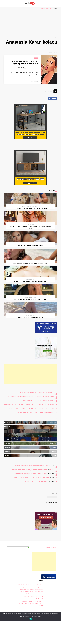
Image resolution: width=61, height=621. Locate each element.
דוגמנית (39, 598)
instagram (38, 587)
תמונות (32, 606)
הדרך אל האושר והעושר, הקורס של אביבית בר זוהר (29, 470)
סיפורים (40, 603)
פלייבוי (29, 603)
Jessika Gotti (26, 589)
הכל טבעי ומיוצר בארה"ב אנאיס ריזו (30, 246)
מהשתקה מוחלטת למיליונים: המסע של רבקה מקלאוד (35, 412)
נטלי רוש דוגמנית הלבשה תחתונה (36, 481)
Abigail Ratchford (31, 584)
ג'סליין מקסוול (31, 596)
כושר (37, 601)
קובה (19, 603)
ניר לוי (51, 470)
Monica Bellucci (34, 591)
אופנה (31, 594)
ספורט (35, 603)
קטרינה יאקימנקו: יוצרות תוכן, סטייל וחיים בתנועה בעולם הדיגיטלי (31, 408)
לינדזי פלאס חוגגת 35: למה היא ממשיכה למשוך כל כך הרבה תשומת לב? (29, 404)
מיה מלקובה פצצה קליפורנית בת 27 (30, 317)
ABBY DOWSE (21, 584)
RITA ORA (40, 591)
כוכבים (28, 224)
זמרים (41, 601)
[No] (59, 616)
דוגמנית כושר (28, 261)
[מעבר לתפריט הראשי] (59, 3)
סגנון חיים (24, 206)
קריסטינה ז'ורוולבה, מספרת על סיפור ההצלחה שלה (30, 299)
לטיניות (34, 601)
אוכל (34, 594)
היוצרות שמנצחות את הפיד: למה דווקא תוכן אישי (37, 393)
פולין (32, 603)
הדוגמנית (33, 599)
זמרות (20, 599)
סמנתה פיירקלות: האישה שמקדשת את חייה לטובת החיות (30, 208)
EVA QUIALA (33, 587)
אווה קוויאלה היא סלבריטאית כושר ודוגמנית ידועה (32, 466)
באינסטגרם (38, 596)
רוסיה (40, 606)
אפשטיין (21, 594)
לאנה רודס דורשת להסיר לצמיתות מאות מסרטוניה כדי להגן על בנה (31, 396)
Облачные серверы (50, 547)
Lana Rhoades (38, 589)
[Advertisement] (30, 21)
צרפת (22, 603)
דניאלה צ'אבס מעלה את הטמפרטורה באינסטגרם (30, 281)
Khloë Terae (31, 589)
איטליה (26, 593)
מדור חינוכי (29, 206)
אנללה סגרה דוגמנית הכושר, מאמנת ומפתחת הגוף (30, 263)
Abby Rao (26, 584)
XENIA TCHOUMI (39, 594)
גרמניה (26, 596)
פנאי (25, 603)
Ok (31, 618)
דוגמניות (36, 58)
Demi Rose (27, 587)
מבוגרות (29, 601)
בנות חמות (37, 206)
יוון (39, 601)
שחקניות (36, 606)
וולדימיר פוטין (25, 599)
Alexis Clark (37, 584)
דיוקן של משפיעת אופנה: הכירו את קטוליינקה (38, 400)
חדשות (33, 206)
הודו (29, 599)
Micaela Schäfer (27, 591)
